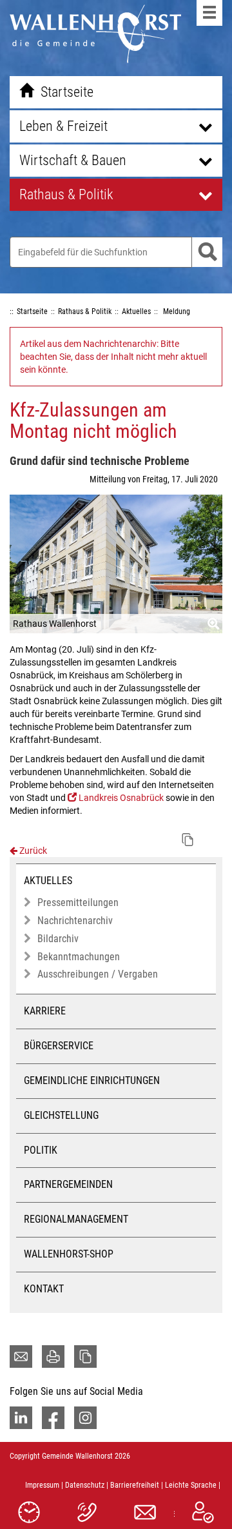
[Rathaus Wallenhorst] (116, 564)
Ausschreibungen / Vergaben (97, 974)
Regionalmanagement (76, 1219)
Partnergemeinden (68, 1184)
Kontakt (44, 1289)
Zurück (32, 850)
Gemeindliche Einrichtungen (92, 1080)
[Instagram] (85, 1417)
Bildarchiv (58, 938)
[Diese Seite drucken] (53, 1356)
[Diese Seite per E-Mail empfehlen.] (21, 1356)
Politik (40, 1150)
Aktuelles (48, 880)
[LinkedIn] (21, 1417)
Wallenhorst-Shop (68, 1254)
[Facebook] (53, 1417)
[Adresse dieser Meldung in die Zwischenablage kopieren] (187, 839)
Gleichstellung (61, 1115)
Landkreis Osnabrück (121, 798)
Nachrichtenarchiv (75, 920)
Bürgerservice (58, 1046)
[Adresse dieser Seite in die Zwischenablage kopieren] (85, 1356)
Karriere (45, 1011)
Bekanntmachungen (78, 957)
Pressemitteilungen (78, 902)
